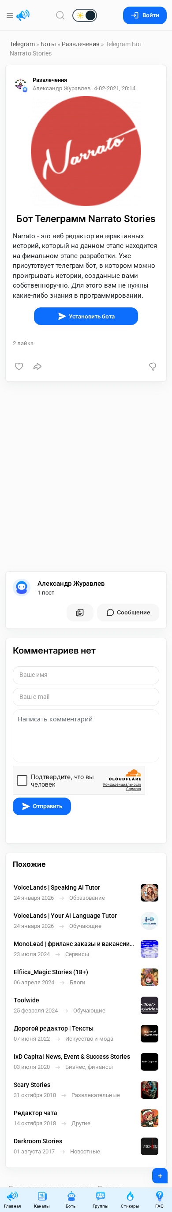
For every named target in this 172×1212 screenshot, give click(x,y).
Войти (150, 15)
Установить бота (92, 316)
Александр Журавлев (71, 584)
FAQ (159, 1206)
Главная (12, 1206)
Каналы (42, 1206)
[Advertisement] (86, 476)
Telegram (22, 44)
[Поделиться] (37, 366)
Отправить (47, 806)
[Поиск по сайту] (60, 15)
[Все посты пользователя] (80, 612)
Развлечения (81, 44)
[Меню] (10, 15)
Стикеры (130, 1206)
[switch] (56, 15)
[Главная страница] (23, 15)
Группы (100, 1206)
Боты (48, 44)
